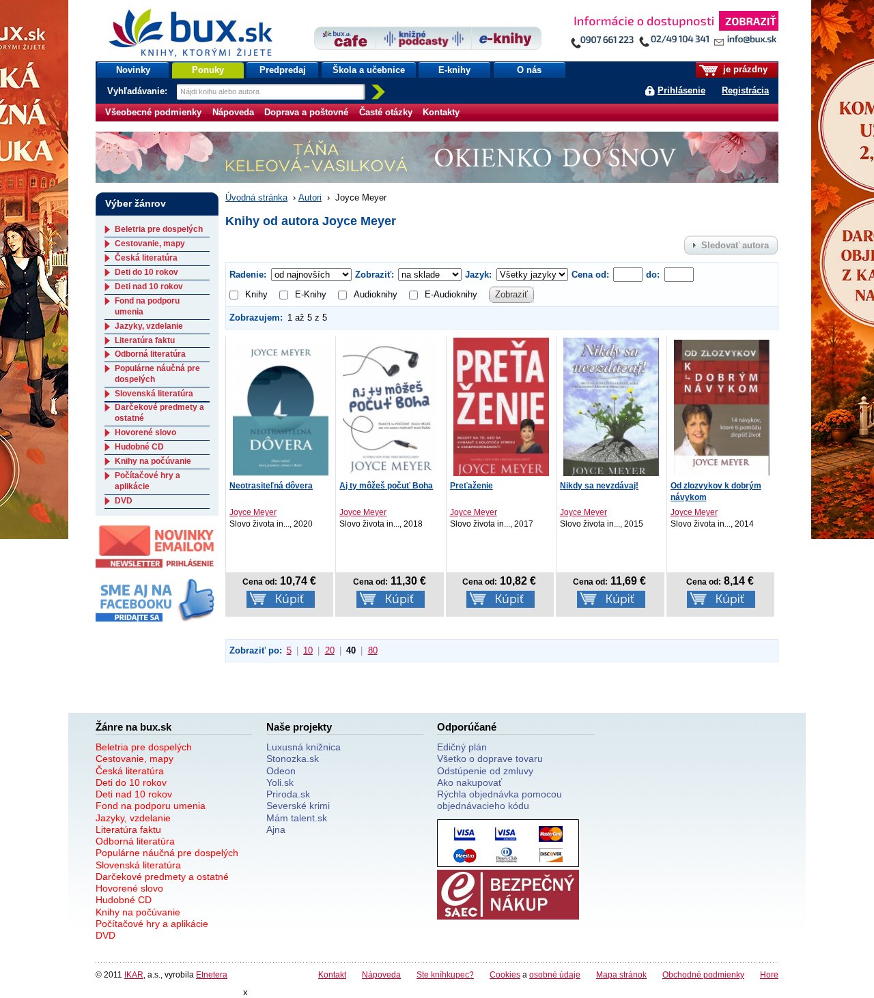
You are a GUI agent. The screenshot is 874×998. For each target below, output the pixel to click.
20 (330, 650)
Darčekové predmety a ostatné (162, 876)
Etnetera (211, 974)
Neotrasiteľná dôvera (271, 485)
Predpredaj (282, 70)
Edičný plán (462, 747)
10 (308, 650)
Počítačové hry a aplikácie (147, 481)
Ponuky (208, 70)
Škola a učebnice (369, 70)
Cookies (505, 974)
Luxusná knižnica (303, 747)
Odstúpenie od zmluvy (485, 770)
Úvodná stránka (256, 197)
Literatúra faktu (145, 340)
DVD (123, 500)
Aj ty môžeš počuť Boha (386, 485)
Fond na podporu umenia (151, 805)
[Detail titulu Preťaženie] (501, 406)
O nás (529, 70)
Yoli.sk (280, 782)
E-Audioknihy (451, 294)
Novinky (133, 70)
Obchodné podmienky (703, 974)
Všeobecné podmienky (153, 112)
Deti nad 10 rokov (149, 286)
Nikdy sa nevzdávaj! (599, 485)
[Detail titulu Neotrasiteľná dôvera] (280, 406)
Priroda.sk (288, 794)
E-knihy (454, 70)
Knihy (256, 294)
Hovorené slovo (145, 432)
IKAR (133, 974)
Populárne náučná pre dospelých (167, 852)
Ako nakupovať (469, 782)
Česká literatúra (146, 258)
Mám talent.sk (296, 817)
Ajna (275, 829)
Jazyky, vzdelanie (149, 326)
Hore (769, 974)
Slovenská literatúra (154, 393)
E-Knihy (310, 294)
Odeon (281, 770)
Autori (310, 197)
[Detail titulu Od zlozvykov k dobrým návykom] (721, 406)
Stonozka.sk (292, 758)
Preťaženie (471, 485)
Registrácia (745, 90)
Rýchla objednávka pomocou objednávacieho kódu (499, 800)
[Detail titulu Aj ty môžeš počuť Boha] (390, 406)
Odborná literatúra (150, 354)
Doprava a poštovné (306, 112)
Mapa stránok (621, 974)
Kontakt (332, 974)
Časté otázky (385, 112)
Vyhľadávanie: (138, 91)
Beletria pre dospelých (159, 229)
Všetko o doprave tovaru (490, 758)
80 (373, 650)
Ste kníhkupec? (445, 974)
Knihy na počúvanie (153, 461)
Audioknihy (375, 294)
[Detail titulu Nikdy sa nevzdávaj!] (611, 406)
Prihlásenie (681, 90)
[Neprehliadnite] (673, 32)
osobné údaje (554, 974)
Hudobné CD (139, 447)
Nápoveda (233, 112)
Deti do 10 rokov (146, 272)
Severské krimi (298, 805)
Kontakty (441, 112)
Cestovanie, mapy (150, 243)
